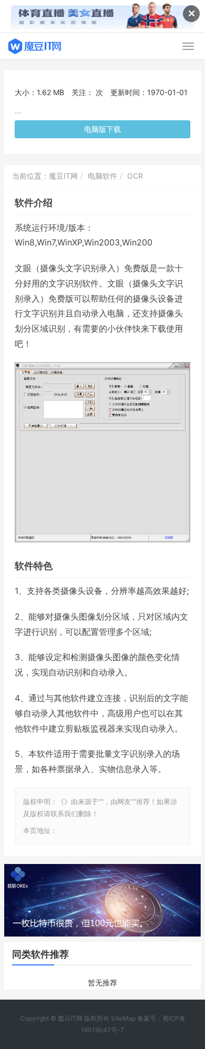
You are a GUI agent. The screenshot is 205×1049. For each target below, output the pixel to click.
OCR (135, 175)
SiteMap (123, 1018)
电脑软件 (102, 175)
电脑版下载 (102, 129)
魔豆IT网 (63, 175)
